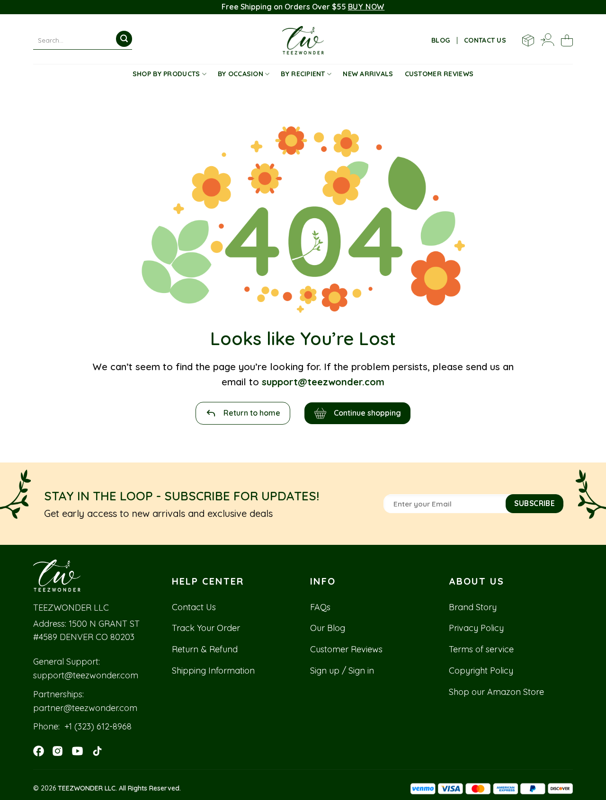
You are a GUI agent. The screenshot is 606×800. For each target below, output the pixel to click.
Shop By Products (166, 74)
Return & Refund (205, 649)
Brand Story (473, 607)
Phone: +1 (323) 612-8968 (82, 726)
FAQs (320, 607)
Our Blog (327, 627)
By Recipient (303, 74)
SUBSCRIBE (534, 503)
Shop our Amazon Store (496, 691)
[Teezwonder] (303, 40)
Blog (440, 40)
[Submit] (124, 39)
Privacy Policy (476, 627)
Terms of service (481, 649)
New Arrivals (368, 74)
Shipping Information (213, 670)
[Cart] (567, 40)
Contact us (485, 40)
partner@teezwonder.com (85, 707)
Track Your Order (206, 627)
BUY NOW (366, 6)
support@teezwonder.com (85, 675)
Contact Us (194, 607)
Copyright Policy (481, 670)
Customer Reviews (439, 74)
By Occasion (240, 74)
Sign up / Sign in (342, 670)
